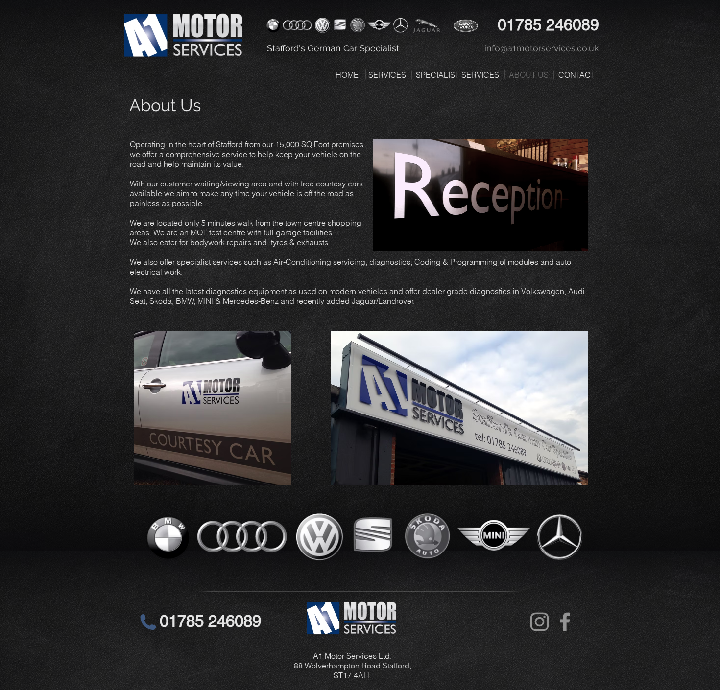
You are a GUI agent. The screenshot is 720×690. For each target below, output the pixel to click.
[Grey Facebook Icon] (564, 621)
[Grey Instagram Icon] (539, 621)
